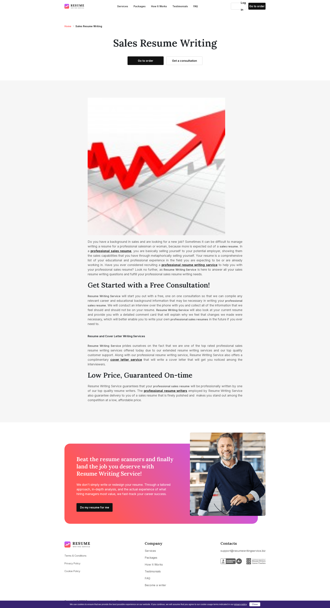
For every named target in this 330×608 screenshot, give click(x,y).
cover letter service (126, 359)
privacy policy (240, 604)
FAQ (195, 6)
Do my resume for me (94, 507)
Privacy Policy (72, 563)
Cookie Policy (72, 571)
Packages (140, 6)
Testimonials (180, 6)
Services (122, 6)
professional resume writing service (189, 265)
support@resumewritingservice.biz (243, 550)
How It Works (159, 6)
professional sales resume (111, 251)
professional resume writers (165, 391)
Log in (236, 6)
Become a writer (155, 585)
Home (67, 26)
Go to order (257, 6)
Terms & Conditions (75, 555)
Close (255, 604)
